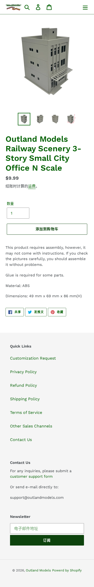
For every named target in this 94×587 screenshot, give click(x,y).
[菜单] (85, 7)
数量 (10, 204)
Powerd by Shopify (67, 570)
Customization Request (33, 358)
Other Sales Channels (31, 426)
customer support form (31, 476)
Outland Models (38, 570)
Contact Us (21, 439)
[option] (24, 119)
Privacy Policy (23, 371)
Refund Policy (23, 385)
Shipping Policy (25, 399)
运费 (32, 186)
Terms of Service (26, 412)
